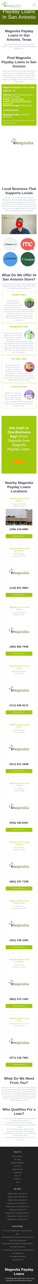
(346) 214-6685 (19, 529)
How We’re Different (17, 1163)
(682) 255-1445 (19, 999)
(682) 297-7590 (19, 881)
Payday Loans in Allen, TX (17, 1210)
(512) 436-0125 (19, 705)
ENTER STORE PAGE (19, 536)
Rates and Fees (17, 1169)
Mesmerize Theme (25, 1280)
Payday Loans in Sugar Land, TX (17, 1216)
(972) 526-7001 (19, 1057)
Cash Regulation (17, 1253)
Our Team (17, 1166)
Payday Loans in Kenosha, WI (17, 1219)
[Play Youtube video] (19, 224)
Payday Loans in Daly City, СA (17, 1193)
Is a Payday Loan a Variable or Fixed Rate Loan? (17, 1250)
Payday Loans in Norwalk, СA (17, 1200)
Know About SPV (17, 1260)
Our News (17, 1159)
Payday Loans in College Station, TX (17, 1213)
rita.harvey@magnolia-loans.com (17, 102)
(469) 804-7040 (19, 646)
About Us (17, 1176)
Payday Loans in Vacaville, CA (17, 1203)
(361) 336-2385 (19, 940)
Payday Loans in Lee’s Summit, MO (17, 1206)
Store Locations (17, 1156)
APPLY (19, 461)
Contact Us (17, 1179)
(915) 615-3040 (19, 764)
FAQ (17, 1182)
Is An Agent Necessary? (17, 1256)
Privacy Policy (17, 1172)
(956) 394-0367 (19, 822)
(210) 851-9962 (17, 99)
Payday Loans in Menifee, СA (17, 1197)
